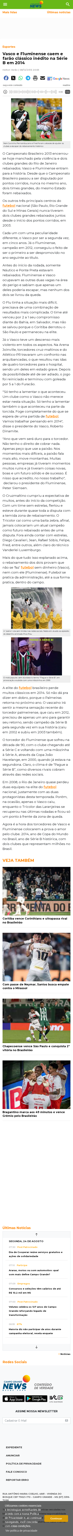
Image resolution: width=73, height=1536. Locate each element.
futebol (9, 206)
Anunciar (13, 1455)
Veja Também (18, 860)
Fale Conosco (16, 1471)
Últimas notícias (58, 12)
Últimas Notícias (17, 1228)
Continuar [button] (56, 1518)
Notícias (64, 1354)
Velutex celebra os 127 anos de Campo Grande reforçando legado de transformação (33, 1311)
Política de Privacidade (23, 1463)
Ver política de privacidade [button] (21, 1530)
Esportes (9, 46)
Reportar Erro (17, 1480)
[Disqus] (36, 1171)
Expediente (14, 1447)
